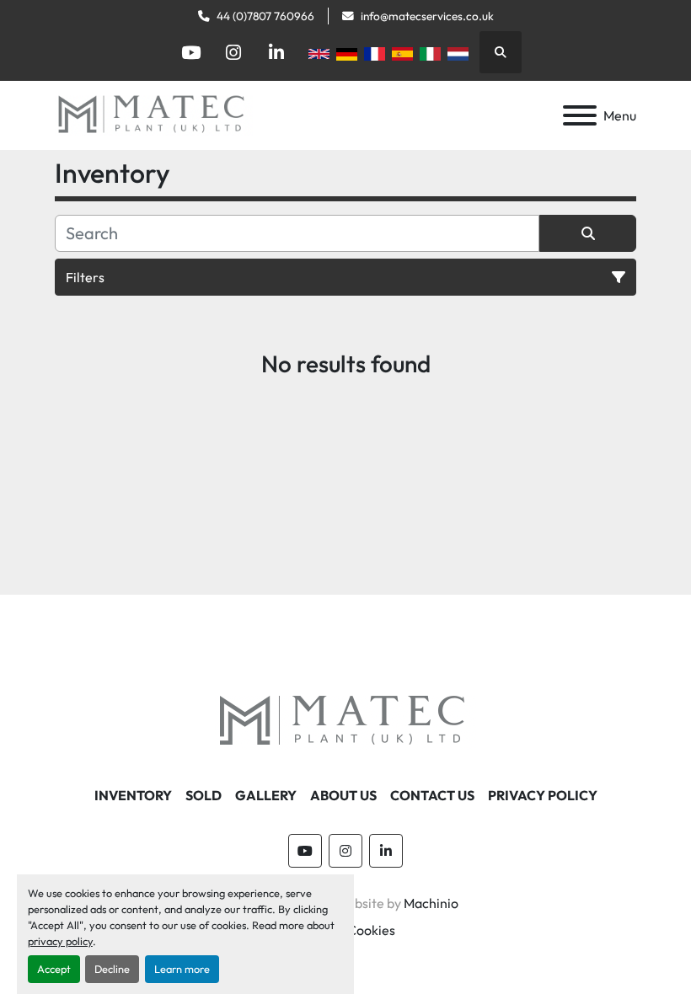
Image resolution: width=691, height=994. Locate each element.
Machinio (431, 903)
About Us (343, 795)
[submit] (587, 233)
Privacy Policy (542, 795)
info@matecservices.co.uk (427, 16)
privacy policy (60, 941)
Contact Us (432, 795)
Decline (112, 968)
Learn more (182, 968)
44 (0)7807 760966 (265, 16)
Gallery (266, 795)
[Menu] (580, 115)
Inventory (133, 795)
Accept (54, 968)
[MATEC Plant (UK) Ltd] (345, 720)
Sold (203, 795)
